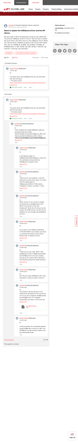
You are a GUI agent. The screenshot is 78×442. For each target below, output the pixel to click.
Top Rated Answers (10, 63)
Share (16, 57)
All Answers (8, 94)
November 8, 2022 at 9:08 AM (17, 27)
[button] (76, 221)
